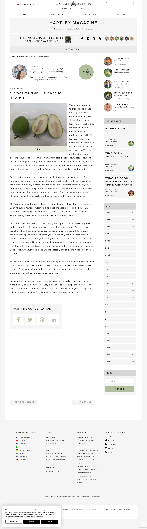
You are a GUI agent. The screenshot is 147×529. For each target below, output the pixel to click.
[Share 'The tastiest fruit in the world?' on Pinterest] (20, 98)
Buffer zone (115, 128)
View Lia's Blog (120, 87)
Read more (109, 145)
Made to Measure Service (55, 460)
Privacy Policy (90, 509)
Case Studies (51, 444)
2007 (107, 347)
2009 (107, 333)
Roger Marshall (111, 164)
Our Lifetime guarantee (55, 440)
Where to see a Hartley (55, 453)
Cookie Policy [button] (48, 514)
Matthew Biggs (123, 93)
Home (13, 57)
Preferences (14, 522)
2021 (107, 248)
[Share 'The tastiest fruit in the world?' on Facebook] (11, 98)
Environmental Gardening (56, 475)
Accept (49, 522)
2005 (107, 362)
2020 (107, 255)
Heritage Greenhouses (85, 437)
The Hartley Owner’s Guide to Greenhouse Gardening (41, 40)
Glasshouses (81, 444)
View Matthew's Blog (121, 99)
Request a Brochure (58, 14)
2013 (107, 305)
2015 (107, 291)
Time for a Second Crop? (116, 155)
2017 (107, 276)
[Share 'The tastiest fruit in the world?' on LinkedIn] (24, 98)
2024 (107, 227)
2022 (107, 241)
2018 (107, 269)
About (26, 14)
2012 (107, 312)
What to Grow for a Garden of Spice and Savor (118, 181)
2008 (107, 340)
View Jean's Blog (120, 64)
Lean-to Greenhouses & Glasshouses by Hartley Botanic (86, 460)
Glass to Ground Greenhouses (88, 469)
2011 (107, 319)
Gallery (49, 450)
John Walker (122, 70)
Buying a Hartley (52, 437)
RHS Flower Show (52, 472)
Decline (31, 522)
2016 (107, 283)
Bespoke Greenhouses (85, 453)
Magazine (121, 14)
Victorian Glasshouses (85, 440)
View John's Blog (120, 76)
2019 (107, 262)
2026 (107, 212)
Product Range (89, 14)
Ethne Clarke (110, 189)
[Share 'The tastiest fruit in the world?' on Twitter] (15, 98)
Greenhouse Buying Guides (56, 456)
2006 (107, 354)
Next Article (83, 402)
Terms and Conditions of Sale (72, 509)
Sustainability (124, 509)
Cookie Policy (103, 509)
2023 (107, 234)
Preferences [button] (39, 516)
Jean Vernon (122, 58)
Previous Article (23, 402)
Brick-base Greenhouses (85, 466)
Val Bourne (121, 104)
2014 (107, 298)
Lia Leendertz (122, 81)
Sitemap (114, 509)
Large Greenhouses (84, 473)
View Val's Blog (120, 110)
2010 (107, 326)
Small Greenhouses (84, 476)
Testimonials (51, 447)
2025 (107, 220)
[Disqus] (52, 363)
